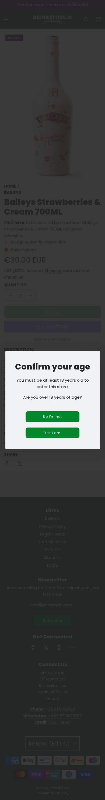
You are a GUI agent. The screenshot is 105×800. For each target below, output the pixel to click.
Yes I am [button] (52, 432)
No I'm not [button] (52, 416)
